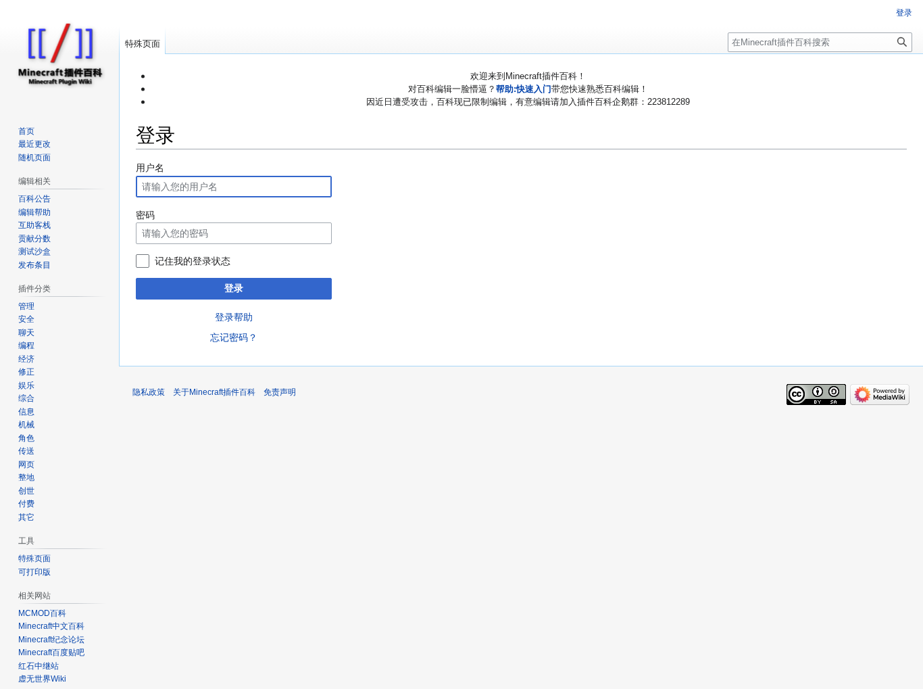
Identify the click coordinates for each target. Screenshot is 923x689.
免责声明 (280, 392)
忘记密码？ (233, 337)
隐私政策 (148, 392)
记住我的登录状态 (192, 261)
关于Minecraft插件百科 (214, 392)
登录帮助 (234, 317)
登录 (233, 288)
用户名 (150, 167)
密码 (145, 215)
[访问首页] (59, 54)
